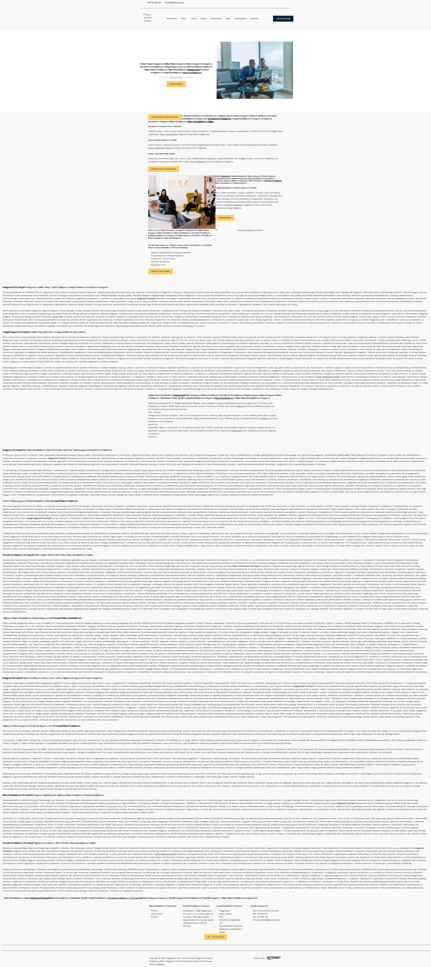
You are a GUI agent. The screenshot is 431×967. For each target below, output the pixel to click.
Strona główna (172, 18)
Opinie (228, 18)
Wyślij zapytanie (240, 18)
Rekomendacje (216, 18)
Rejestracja (255, 18)
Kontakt (203, 18)
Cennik (193, 18)
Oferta (183, 18)
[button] (186, 18)
